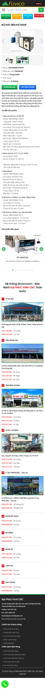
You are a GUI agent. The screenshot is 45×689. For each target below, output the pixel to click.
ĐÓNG (39, 390)
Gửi (7, 390)
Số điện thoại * (8, 359)
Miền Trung (24, 372)
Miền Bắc (9, 372)
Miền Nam (38, 372)
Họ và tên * (7, 351)
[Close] (42, 297)
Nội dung (6, 376)
